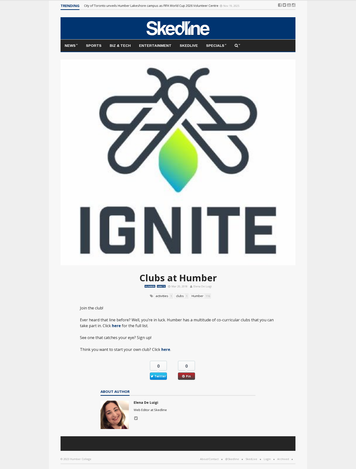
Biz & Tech (120, 45)
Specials (215, 45)
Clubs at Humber (178, 277)
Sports (93, 45)
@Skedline (232, 459)
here (116, 325)
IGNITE (161, 286)
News (70, 45)
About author (115, 392)
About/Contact (209, 459)
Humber (150, 286)
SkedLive (189, 45)
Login (267, 459)
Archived (283, 459)
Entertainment (155, 45)
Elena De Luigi (202, 286)
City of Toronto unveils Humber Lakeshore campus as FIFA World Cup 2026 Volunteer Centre (151, 5)
